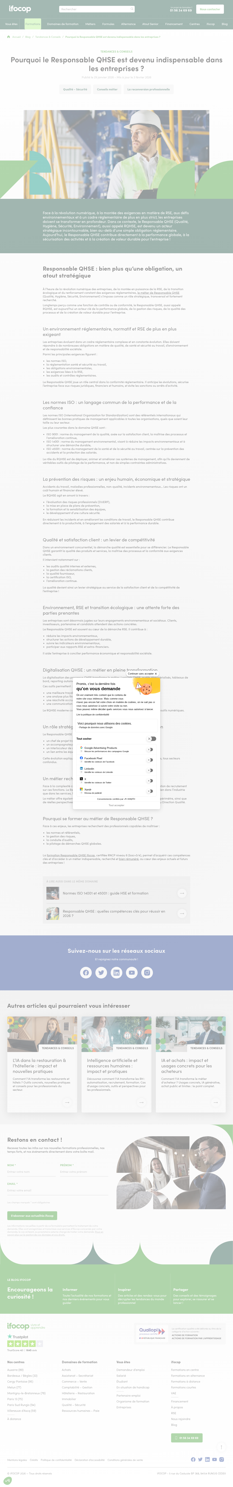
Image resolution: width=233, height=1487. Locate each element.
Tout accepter (116, 805)
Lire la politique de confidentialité (92, 714)
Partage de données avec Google (96, 727)
